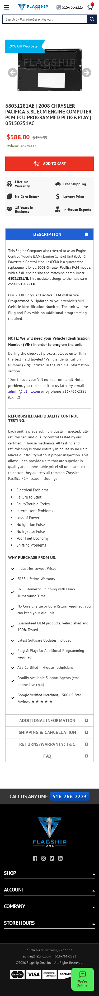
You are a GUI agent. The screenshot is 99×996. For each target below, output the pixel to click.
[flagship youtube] (61, 859)
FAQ (47, 756)
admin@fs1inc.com (24, 391)
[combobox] (45, 19)
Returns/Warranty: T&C (47, 744)
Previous (10, 70)
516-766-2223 (72, 7)
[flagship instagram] (44, 859)
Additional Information (47, 720)
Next (84, 70)
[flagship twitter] (52, 859)
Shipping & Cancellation (47, 732)
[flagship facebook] (36, 859)
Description (47, 234)
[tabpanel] (50, 70)
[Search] (91, 19)
